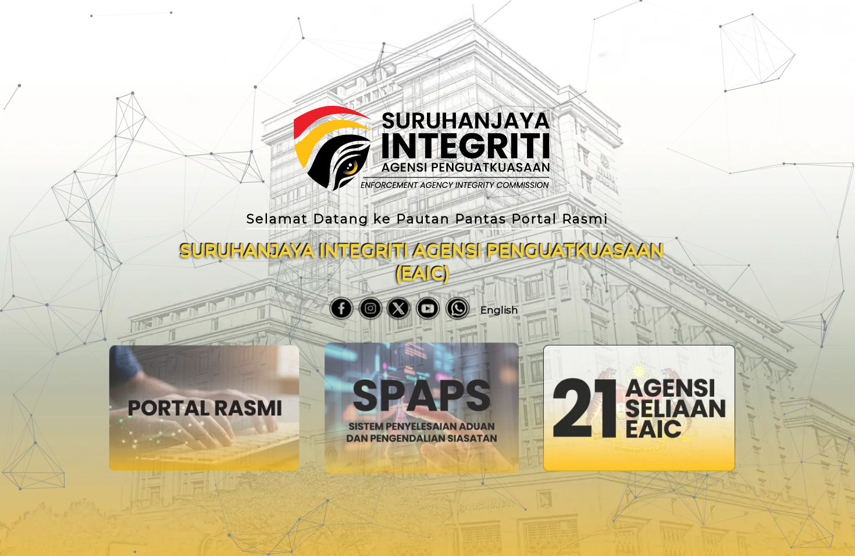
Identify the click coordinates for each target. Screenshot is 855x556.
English (499, 310)
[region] (427, 278)
